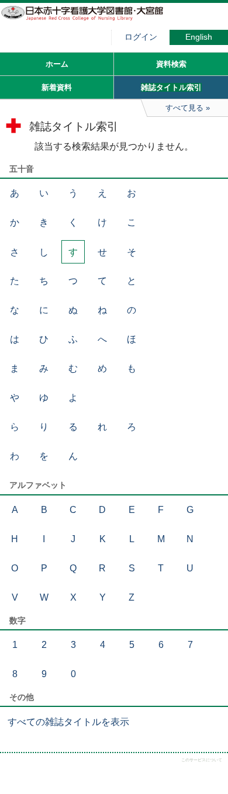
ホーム (57, 64)
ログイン (141, 37)
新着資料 (57, 87)
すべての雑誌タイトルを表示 (68, 722)
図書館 (87, 20)
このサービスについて (201, 759)
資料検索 (171, 64)
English (198, 37)
